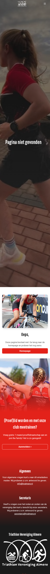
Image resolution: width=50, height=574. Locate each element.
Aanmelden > (25, 446)
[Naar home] (22, 3)
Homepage (25, 351)
